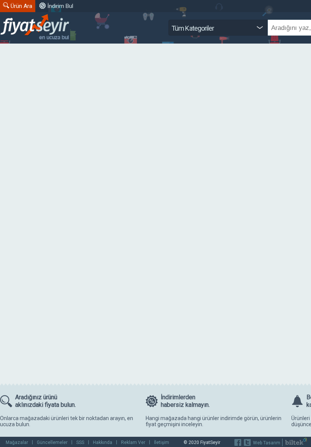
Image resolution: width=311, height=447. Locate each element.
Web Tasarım (266, 442)
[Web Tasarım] (296, 443)
